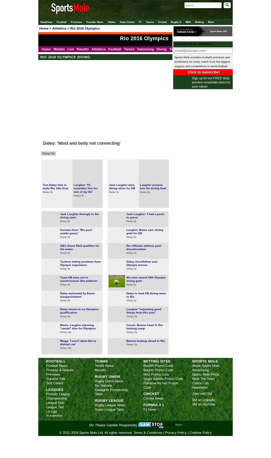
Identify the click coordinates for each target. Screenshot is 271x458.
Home (46, 49)
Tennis (150, 22)
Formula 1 (153, 405)
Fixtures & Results (60, 370)
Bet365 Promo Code (158, 366)
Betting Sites (156, 361)
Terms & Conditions (148, 433)
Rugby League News (110, 405)
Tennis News (104, 366)
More (211, 22)
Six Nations (103, 385)
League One (55, 403)
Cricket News (153, 398)
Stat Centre (54, 383)
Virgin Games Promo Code (163, 379)
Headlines (46, 22)
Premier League (58, 394)
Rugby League (109, 400)
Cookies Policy (200, 433)
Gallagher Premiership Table (111, 392)
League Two (55, 407)
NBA (188, 22)
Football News (56, 366)
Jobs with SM (202, 394)
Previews (76, 22)
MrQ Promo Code (156, 374)
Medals (59, 49)
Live (70, 49)
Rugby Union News (109, 381)
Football (62, 22)
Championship (56, 398)
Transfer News (94, 22)
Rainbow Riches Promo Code (160, 385)
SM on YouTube (203, 404)
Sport (213, 31)
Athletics (98, 49)
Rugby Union (107, 376)
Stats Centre (127, 22)
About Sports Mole (205, 366)
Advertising (200, 370)
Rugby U (176, 22)
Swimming (145, 49)
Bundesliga (54, 416)
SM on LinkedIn (203, 400)
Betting (199, 22)
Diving (162, 49)
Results (83, 49)
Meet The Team (203, 379)
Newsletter (200, 387)
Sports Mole (205, 361)
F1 (140, 22)
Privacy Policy (176, 433)
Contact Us (200, 383)
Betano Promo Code (158, 370)
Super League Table (109, 409)
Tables (111, 22)
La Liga (51, 411)
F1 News (150, 409)
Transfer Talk (55, 379)
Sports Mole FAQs (205, 374)
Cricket (162, 22)
